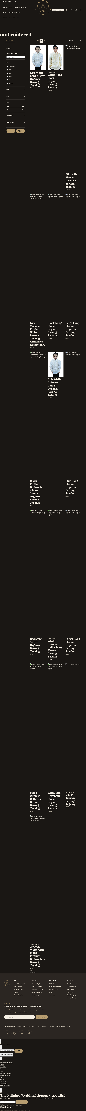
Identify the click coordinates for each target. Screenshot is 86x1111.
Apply (11, 131)
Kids (4, 12)
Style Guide (70, 992)
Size (7, 96)
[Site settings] (67, 10)
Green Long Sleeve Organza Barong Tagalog (73, 645)
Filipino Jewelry (4, 1069)
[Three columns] (41, 41)
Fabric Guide (70, 989)
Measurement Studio (55, 986)
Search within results (12, 53)
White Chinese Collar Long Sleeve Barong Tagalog (55, 649)
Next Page (33, 972)
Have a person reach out (7, 1054)
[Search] (49, 10)
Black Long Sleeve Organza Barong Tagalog (55, 329)
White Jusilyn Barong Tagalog (70, 800)
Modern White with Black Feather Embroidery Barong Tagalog (37, 956)
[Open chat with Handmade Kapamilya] (0, 1041)
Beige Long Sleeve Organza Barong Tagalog (72, 329)
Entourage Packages (37, 989)
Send (18, 1051)
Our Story (52, 995)
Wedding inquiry (5, 1086)
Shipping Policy (36, 1026)
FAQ (50, 992)
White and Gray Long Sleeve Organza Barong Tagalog (54, 801)
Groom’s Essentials (37, 986)
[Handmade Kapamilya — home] (43, 6)
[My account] (71, 10)
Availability (9, 115)
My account (3, 1084)
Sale (18, 18)
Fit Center (52, 984)
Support (69, 1026)
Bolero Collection (18, 995)
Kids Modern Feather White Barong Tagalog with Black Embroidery (37, 334)
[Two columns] (38, 41)
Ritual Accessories (37, 992)
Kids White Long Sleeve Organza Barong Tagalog (37, 79)
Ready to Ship (10, 122)
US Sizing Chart (53, 989)
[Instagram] (14, 1033)
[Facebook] (7, 1033)
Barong (2, 1065)
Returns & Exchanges (48, 1026)
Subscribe (41, 1017)
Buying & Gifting (71, 998)
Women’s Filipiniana (20, 7)
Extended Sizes (18, 989)
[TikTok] (29, 1033)
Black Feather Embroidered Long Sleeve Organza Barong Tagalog (37, 492)
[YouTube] (22, 1033)
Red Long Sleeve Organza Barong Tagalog (36, 645)
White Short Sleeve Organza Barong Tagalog (73, 180)
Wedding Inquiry (36, 995)
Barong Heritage (71, 986)
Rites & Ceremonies (72, 984)
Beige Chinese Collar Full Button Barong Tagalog (36, 801)
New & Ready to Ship (10, 1)
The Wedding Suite (14, 12)
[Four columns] (44, 41)
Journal (2, 1079)
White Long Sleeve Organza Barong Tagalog (55, 81)
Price (7, 102)
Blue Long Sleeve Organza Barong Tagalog (72, 487)
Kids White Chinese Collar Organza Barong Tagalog (54, 387)
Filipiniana (16, 992)
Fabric (8, 63)
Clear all (20, 131)
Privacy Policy (26, 1026)
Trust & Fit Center (9, 18)
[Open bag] (76, 10)
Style (7, 89)
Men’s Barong (7, 7)
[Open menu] (81, 10)
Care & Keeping (71, 995)
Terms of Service (60, 1026)
